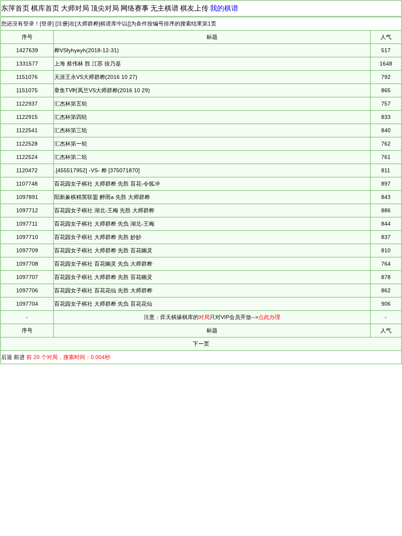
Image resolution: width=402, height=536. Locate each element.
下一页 (201, 344)
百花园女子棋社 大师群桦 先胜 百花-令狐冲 (107, 183)
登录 (46, 23)
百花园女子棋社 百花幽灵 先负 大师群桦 (103, 264)
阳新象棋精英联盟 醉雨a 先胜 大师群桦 (102, 197)
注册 (62, 23)
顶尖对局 (105, 8)
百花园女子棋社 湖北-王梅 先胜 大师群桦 (104, 210)
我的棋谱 (224, 8)
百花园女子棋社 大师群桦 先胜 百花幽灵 (103, 250)
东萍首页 (15, 8)
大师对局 (75, 8)
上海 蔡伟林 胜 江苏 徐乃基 (87, 63)
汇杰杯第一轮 (70, 143)
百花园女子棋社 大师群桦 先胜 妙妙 (97, 237)
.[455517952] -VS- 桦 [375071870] (97, 170)
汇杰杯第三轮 (70, 130)
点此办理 (269, 317)
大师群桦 (88, 23)
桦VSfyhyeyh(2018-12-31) (86, 50)
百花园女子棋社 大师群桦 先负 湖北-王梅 (104, 224)
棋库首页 (45, 8)
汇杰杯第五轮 (70, 103)
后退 (6, 357)
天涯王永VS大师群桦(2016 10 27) (95, 77)
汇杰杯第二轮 (70, 157)
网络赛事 (135, 8)
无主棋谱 (164, 8)
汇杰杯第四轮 (70, 117)
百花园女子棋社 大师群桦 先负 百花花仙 (103, 304)
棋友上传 (194, 8)
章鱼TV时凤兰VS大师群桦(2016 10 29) (102, 90)
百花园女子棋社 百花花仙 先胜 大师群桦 (103, 290)
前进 (19, 357)
